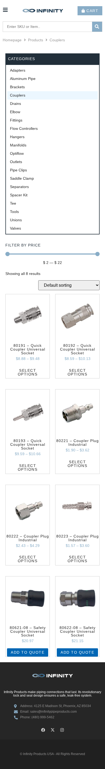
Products (35, 40)
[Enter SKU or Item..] (47, 27)
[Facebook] (43, 730)
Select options (28, 372)
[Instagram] (62, 730)
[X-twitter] (52, 730)
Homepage (12, 40)
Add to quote (27, 652)
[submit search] (97, 27)
